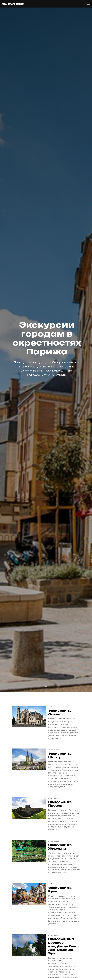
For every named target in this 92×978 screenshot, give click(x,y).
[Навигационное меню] (88, 4)
